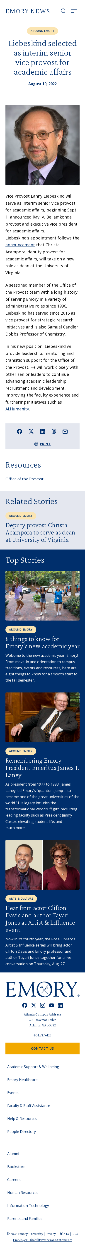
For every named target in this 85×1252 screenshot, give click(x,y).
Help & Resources (22, 1118)
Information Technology (28, 1205)
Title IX (64, 1234)
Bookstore (16, 1166)
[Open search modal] (63, 10)
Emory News (27, 11)
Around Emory (42, 31)
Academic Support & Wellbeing (33, 1066)
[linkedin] (60, 1005)
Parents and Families (24, 1218)
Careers (14, 1179)
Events (13, 1092)
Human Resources (22, 1192)
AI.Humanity (17, 409)
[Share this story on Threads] (54, 431)
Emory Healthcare (22, 1079)
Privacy (51, 1234)
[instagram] (42, 1005)
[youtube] (51, 1005)
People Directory (21, 1131)
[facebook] (24, 1005)
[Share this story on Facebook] (19, 431)
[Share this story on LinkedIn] (42, 431)
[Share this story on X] (31, 431)
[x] (33, 1005)
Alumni (13, 1153)
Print (45, 444)
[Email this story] (65, 431)
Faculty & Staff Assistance (28, 1105)
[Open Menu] (74, 10)
